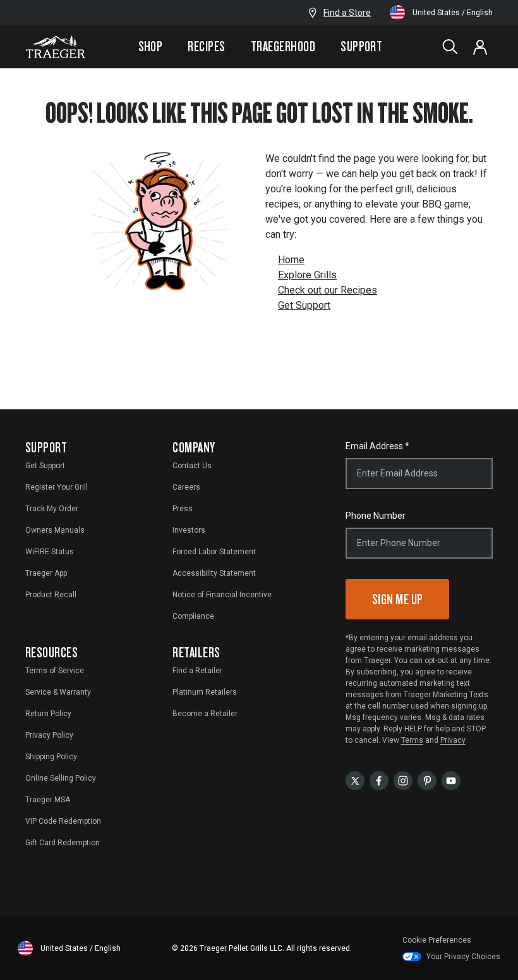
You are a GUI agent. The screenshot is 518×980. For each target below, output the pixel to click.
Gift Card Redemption (62, 842)
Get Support (304, 305)
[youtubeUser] (451, 780)
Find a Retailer (197, 670)
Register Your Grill (56, 487)
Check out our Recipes (327, 290)
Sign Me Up (397, 599)
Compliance (193, 616)
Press (182, 508)
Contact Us (192, 465)
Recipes (206, 46)
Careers (186, 487)
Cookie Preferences (436, 940)
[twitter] (355, 780)
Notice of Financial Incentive (222, 594)
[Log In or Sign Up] (480, 47)
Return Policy (48, 713)
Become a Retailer (205, 713)
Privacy (453, 740)
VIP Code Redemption (63, 821)
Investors (188, 530)
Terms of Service (54, 670)
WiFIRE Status (49, 551)
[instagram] (403, 780)
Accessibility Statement (214, 573)
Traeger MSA (47, 799)
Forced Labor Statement (214, 551)
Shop (150, 46)
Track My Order (51, 508)
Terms (412, 740)
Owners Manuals (55, 530)
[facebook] (379, 780)
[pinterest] (427, 780)
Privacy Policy (49, 735)
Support (361, 46)
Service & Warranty (58, 692)
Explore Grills (307, 275)
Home (291, 260)
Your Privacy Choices (463, 956)
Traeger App (46, 573)
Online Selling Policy (60, 778)
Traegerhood (283, 46)
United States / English (453, 12)
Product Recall (50, 594)
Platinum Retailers (204, 692)
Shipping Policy (51, 756)
